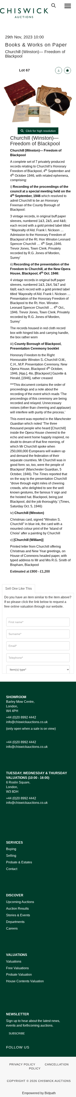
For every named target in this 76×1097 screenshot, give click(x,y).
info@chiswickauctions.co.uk (27, 722)
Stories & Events (18, 915)
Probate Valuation (19, 974)
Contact (11, 869)
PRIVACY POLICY (22, 1064)
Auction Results (17, 908)
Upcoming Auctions (20, 902)
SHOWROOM (16, 697)
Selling (11, 855)
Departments (15, 922)
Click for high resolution (40, 130)
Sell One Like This (18, 588)
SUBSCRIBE (17, 1033)
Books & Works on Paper (36, 44)
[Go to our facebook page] (10, 1054)
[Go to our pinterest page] (27, 1054)
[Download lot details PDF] (58, 70)
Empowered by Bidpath (39, 1093)
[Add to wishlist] (67, 70)
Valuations (13, 961)
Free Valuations (17, 968)
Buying (11, 849)
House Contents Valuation (25, 981)
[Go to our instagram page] (35, 1054)
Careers (12, 928)
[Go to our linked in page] (18, 1054)
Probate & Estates (19, 862)
